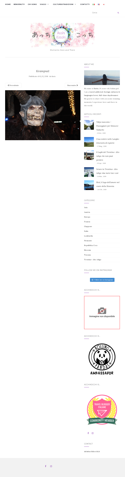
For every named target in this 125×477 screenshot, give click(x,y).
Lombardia (88, 236)
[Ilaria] (102, 312)
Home (8, 4)
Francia (87, 222)
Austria (87, 212)
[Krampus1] (42, 115)
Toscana (87, 255)
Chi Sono (32, 4)
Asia (85, 207)
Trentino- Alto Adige (92, 260)
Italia (86, 231)
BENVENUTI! (19, 4)
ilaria (53, 76)
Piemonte (88, 241)
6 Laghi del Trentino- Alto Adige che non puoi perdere (107, 156)
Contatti (85, 4)
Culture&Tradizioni (63, 4)
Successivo (72, 85)
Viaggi (43, 4)
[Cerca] (118, 13)
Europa (87, 217)
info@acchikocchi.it (92, 451)
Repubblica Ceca (90, 245)
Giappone (88, 226)
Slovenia (87, 250)
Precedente (14, 85)
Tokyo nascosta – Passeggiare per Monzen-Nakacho (107, 126)
